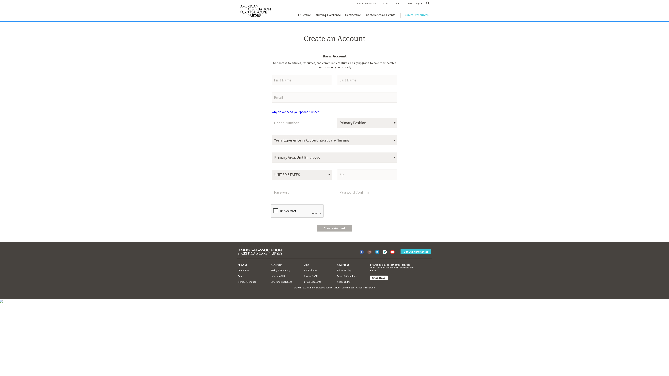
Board (241, 276)
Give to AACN (311, 276)
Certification (353, 15)
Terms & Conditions (347, 276)
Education (305, 15)
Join (409, 3)
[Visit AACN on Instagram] (369, 252)
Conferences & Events (380, 15)
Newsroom (276, 264)
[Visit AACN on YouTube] (392, 252)
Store (386, 3)
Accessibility (343, 281)
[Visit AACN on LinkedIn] (377, 252)
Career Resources (366, 3)
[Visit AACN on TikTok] (385, 252)
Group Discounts (312, 281)
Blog (306, 264)
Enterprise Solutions (281, 281)
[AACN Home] (255, 11)
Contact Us (243, 270)
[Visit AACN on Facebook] (362, 252)
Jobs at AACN (278, 276)
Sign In (419, 3)
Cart (398, 3)
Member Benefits (247, 281)
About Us (242, 264)
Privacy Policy (344, 270)
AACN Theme (310, 270)
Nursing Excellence (328, 15)
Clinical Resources (417, 15)
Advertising (343, 264)
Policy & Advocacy (280, 270)
